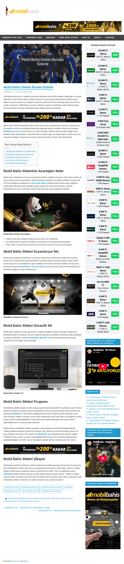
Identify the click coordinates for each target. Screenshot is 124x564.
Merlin (26, 561)
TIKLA (115, 70)
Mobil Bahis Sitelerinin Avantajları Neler (21, 151)
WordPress (16, 561)
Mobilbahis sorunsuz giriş (32, 266)
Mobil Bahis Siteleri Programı (17, 160)
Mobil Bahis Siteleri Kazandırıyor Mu (20, 154)
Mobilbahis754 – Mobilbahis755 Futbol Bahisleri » (60, 510)
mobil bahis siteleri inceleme (51, 487)
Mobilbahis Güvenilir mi (13, 491)
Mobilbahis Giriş (34, 37)
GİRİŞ (115, 55)
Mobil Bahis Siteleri (68, 37)
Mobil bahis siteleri (11, 487)
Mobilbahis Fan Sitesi (12, 37)
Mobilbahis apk (44, 434)
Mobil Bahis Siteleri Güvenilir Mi (18, 157)
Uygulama (109, 37)
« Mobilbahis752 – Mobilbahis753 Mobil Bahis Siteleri (27, 508)
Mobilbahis (8, 474)
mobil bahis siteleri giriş (29, 487)
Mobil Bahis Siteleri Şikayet (17, 163)
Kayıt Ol (86, 37)
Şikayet (97, 37)
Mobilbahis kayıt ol (12, 131)
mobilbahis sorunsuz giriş (50, 491)
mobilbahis (68, 487)
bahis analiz (28, 92)
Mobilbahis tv (17, 414)
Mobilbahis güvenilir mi (40, 338)
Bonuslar (50, 37)
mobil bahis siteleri (38, 183)
